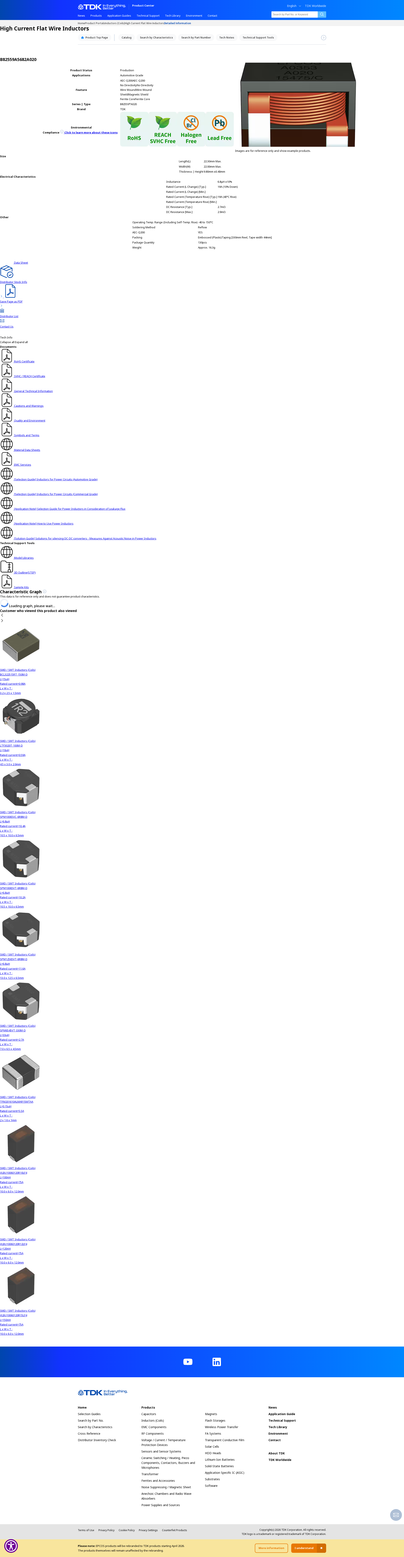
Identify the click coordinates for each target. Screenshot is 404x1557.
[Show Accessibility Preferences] (11, 1546)
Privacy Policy (106, 1530)
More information (271, 1548)
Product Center (143, 5)
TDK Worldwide (315, 6)
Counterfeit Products (174, 1530)
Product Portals (95, 23)
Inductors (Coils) (115, 23)
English (291, 6)
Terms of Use (86, 1530)
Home (81, 23)
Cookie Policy (127, 1530)
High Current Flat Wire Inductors (144, 23)
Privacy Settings (148, 1530)
